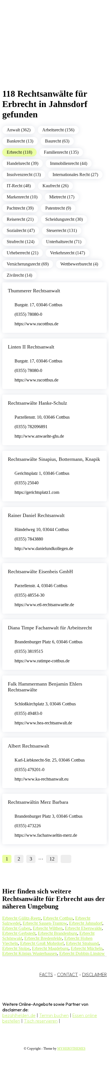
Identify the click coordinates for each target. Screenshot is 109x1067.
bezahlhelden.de (18, 1015)
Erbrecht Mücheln (87, 948)
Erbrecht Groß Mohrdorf (42, 943)
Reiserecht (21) (20, 219)
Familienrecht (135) (61, 152)
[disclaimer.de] (49, 51)
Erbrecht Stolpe (16, 948)
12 (51, 859)
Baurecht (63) (57, 141)
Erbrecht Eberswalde (83, 928)
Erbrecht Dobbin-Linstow (82, 953)
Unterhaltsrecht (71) (63, 241)
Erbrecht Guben (16, 928)
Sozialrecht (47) (21, 230)
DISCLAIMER (94, 974)
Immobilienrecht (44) (68, 163)
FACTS (46, 974)
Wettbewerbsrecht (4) (79, 264)
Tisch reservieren (41, 1021)
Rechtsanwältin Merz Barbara (38, 802)
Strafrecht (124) (20, 241)
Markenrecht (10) (22, 197)
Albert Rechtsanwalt (28, 746)
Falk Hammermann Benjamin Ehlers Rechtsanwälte (45, 687)
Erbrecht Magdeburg (50, 948)
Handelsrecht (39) (22, 163)
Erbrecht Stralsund (82, 943)
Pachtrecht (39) (20, 208)
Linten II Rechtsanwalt (31, 347)
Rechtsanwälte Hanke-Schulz (37, 403)
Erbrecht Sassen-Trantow (45, 923)
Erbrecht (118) (19, 152)
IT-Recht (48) (19, 185)
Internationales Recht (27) (75, 174)
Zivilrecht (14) (19, 275)
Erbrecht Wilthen (48, 928)
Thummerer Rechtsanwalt (34, 290)
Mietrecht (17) (61, 197)
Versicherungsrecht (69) (28, 264)
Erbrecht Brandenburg (57, 933)
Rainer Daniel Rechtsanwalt (36, 515)
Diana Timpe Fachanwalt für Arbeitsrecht (50, 627)
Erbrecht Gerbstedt (18, 933)
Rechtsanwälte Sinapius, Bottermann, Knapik (54, 459)
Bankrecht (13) (20, 141)
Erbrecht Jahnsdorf (85, 923)
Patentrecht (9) (58, 208)
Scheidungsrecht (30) (64, 219)
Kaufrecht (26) (55, 185)
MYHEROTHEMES (71, 1049)
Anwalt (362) (18, 129)
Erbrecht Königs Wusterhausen (29, 953)
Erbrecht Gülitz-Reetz (21, 918)
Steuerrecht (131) (61, 230)
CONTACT (67, 974)
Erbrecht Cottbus (58, 918)
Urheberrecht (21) (22, 252)
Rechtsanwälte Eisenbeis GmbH (40, 571)
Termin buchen (54, 1015)
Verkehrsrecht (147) (67, 252)
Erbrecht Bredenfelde (43, 938)
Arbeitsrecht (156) (58, 129)
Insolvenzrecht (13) (24, 174)
